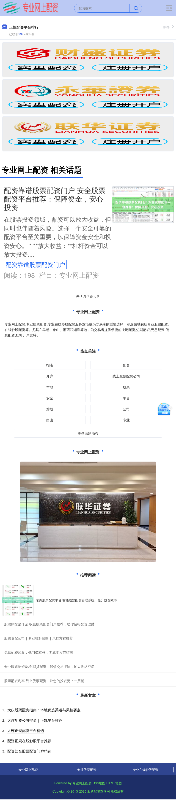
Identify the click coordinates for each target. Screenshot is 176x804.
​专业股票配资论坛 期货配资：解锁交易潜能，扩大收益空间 (49, 666)
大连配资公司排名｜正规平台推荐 (34, 720)
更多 (166, 27)
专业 (126, 419)
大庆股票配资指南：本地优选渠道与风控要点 (44, 710)
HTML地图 (114, 783)
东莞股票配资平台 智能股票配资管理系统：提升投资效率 (76, 600)
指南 (49, 365)
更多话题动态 (88, 433)
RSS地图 (99, 783)
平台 (126, 397)
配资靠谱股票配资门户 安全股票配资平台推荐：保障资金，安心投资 (54, 198)
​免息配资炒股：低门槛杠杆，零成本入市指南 (38, 652)
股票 (126, 387)
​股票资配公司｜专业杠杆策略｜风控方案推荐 (38, 638)
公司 (126, 408)
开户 (49, 376)
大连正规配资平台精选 (25, 730)
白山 (49, 419)
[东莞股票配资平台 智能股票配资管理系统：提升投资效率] (17, 600)
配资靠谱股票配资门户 (35, 264)
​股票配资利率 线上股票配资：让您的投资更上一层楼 (44, 680)
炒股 (49, 408)
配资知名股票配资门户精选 (29, 751)
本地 (49, 387)
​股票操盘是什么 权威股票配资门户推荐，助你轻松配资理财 (49, 623)
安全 (49, 397)
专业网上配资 (28, 769)
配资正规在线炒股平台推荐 (29, 740)
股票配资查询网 (98, 791)
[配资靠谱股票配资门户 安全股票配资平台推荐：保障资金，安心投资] (143, 204)
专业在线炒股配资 (145, 769)
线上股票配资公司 (126, 376)
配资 (126, 365)
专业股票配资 (86, 769)
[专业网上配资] (30, 7)
